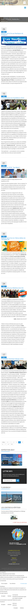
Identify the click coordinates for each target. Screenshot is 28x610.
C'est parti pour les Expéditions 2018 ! (12, 98)
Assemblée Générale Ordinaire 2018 (12, 359)
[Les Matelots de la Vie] (7, 3)
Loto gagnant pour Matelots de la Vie (12, 288)
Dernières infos (15, 19)
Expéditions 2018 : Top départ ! (10, 167)
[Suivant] (8, 444)
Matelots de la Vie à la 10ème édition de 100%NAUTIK (13, 238)
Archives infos (4, 21)
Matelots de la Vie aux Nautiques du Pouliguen (12, 34)
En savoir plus (24, 583)
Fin (12, 444)
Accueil (2, 19)
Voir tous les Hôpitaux (20, 522)
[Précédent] (7, 442)
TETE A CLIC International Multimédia (18, 568)
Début (3, 442)
